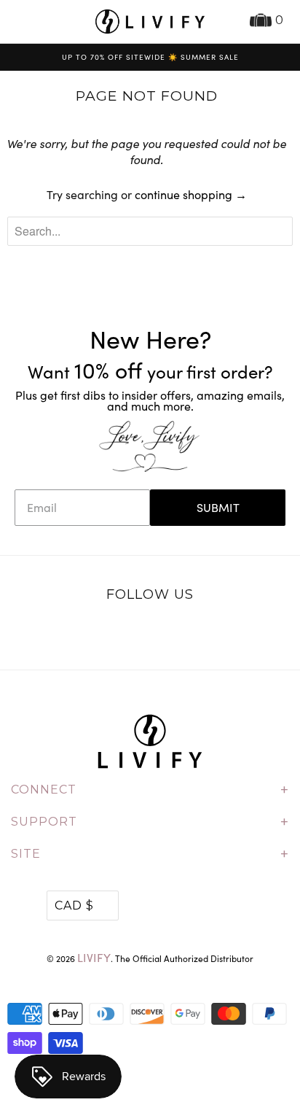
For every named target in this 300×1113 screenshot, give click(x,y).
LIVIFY (94, 957)
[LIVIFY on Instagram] (196, 632)
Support (150, 822)
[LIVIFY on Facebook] (135, 632)
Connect (150, 790)
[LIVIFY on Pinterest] (165, 632)
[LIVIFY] (150, 21)
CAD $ (74, 905)
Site (150, 854)
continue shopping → (191, 194)
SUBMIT (218, 507)
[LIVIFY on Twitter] (105, 632)
